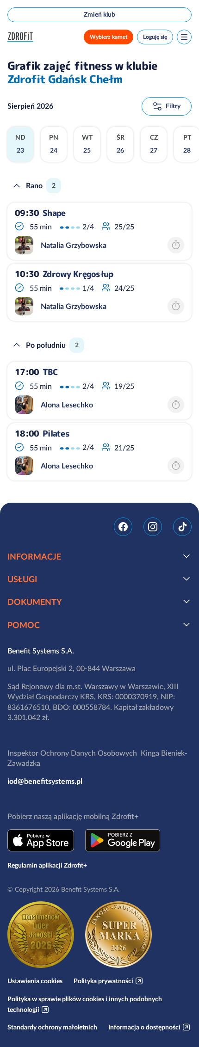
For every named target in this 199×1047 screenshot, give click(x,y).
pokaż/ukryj (186, 556)
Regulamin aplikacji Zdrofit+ (47, 865)
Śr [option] (120, 144)
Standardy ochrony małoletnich (52, 1027)
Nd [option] (20, 144)
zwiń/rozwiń (16, 186)
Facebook (123, 526)
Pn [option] (53, 144)
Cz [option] (154, 144)
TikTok (182, 526)
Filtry (173, 106)
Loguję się (155, 37)
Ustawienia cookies (34, 981)
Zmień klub (99, 14)
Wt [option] (87, 144)
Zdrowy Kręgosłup (78, 274)
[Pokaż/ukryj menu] (184, 37)
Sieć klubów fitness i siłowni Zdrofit (22, 37)
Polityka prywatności (103, 981)
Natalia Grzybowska (73, 245)
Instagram (152, 526)
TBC (50, 372)
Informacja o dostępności (144, 1027)
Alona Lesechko (67, 404)
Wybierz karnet (108, 37)
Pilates (56, 434)
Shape (54, 213)
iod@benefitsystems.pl (44, 781)
